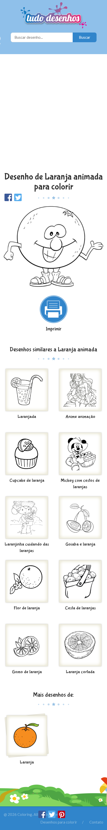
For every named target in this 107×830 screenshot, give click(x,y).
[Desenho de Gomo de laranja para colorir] (27, 645)
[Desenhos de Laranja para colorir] (27, 735)
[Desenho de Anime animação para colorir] (80, 390)
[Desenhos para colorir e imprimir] (54, 16)
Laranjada (27, 416)
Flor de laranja (27, 608)
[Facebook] (42, 816)
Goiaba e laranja (80, 544)
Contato (96, 822)
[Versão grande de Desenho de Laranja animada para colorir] (53, 246)
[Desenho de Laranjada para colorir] (27, 390)
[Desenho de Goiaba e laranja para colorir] (80, 517)
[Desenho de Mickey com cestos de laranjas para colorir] (80, 454)
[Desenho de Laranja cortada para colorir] (80, 645)
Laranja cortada (80, 672)
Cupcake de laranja (26, 480)
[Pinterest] (61, 816)
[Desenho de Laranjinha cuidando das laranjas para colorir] (27, 517)
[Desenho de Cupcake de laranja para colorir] (27, 454)
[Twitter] (52, 816)
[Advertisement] (53, 113)
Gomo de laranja (27, 672)
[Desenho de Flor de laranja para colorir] (27, 581)
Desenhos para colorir (58, 822)
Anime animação (80, 416)
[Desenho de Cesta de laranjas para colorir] (80, 581)
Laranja (27, 762)
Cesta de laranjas (80, 608)
